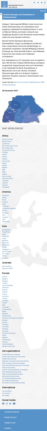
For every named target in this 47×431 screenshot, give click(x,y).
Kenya (4, 163)
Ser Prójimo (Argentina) (10, 381)
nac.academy (7, 391)
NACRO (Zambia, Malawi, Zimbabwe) (15, 370)
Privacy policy (10, 417)
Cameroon (6, 144)
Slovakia (5, 329)
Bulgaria (5, 281)
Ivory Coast (6, 161)
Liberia (4, 165)
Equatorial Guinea (8, 150)
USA (3, 219)
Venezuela (5, 221)
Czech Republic (7, 285)
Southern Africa (7, 178)
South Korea (6, 251)
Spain (4, 335)
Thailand (5, 258)
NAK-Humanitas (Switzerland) (12, 374)
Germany (5, 296)
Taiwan (4, 256)
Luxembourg (6, 309)
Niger (4, 172)
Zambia (5, 185)
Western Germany (8, 346)
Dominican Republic (9, 208)
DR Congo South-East (10, 146)
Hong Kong (6, 232)
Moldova (5, 314)
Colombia (5, 206)
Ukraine (5, 342)
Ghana (4, 157)
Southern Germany (9, 333)
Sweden (5, 338)
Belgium (5, 279)
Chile (4, 204)
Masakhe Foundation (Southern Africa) (15, 361)
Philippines (6, 245)
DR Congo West (7, 148)
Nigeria (4, 174)
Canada (5, 202)
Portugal (5, 324)
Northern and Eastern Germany (13, 318)
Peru (3, 215)
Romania (5, 327)
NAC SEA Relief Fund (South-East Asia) (15, 365)
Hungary (5, 301)
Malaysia (5, 241)
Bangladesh (6, 230)
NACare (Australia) (8, 368)
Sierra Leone (6, 176)
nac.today (5, 395)
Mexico (4, 211)
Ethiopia (5, 152)
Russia (4, 247)
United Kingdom (7, 344)
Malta (4, 311)
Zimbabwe (6, 187)
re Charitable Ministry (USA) (11, 378)
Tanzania (5, 181)
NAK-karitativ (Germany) (10, 376)
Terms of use (9, 423)
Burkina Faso (6, 141)
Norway (5, 320)
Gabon (4, 155)
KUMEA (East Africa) (9, 359)
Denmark (5, 288)
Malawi (4, 168)
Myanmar (5, 243)
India (4, 234)
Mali (3, 170)
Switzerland (6, 340)
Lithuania (5, 307)
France (4, 294)
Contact (7, 428)
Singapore (5, 249)
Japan (4, 238)
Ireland (4, 303)
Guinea (4, 159)
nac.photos (6, 393)
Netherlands (6, 316)
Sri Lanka (5, 254)
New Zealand (6, 266)
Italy (3, 305)
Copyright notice (11, 412)
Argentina (5, 195)
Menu (42, 11)
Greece (4, 298)
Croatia (4, 283)
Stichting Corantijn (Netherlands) (13, 383)
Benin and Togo (7, 139)
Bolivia (4, 198)
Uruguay (5, 217)
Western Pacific (7, 268)
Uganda (5, 183)
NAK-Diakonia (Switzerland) (11, 372)
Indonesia (5, 236)
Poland (4, 322)
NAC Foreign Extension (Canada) (13, 363)
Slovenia (5, 331)
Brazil (4, 200)
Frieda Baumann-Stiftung (11, 354)
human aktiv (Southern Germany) (13, 357)
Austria (4, 277)
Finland (4, 292)
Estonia (4, 290)
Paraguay (5, 213)
